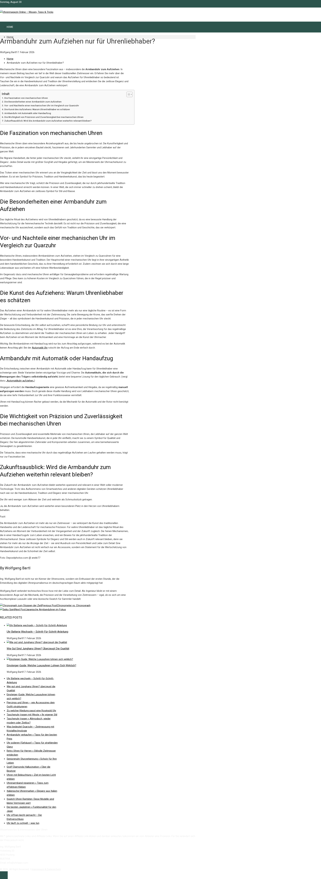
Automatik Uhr (40, 347)
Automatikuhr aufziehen (20, 380)
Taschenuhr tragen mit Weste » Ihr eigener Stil (32, 714)
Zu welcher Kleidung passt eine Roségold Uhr (31, 710)
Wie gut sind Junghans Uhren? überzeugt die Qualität (38, 648)
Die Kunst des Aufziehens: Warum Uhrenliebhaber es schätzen (37, 109)
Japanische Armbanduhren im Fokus (40, 609)
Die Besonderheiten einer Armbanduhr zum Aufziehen (33, 101)
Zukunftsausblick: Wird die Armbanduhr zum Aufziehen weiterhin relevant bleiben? (48, 120)
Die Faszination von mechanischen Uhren (26, 98)
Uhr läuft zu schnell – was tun (23, 823)
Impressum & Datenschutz (46, 869)
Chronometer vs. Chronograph (66, 605)
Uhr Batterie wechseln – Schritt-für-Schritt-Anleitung (37, 631)
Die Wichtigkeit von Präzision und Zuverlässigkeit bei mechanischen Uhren (43, 117)
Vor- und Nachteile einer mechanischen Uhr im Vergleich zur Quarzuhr (41, 105)
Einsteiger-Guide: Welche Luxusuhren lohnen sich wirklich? (41, 665)
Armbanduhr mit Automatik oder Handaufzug (27, 113)
